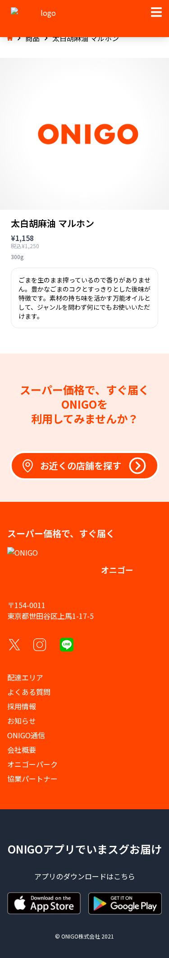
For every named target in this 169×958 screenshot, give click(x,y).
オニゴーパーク (32, 764)
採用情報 (21, 706)
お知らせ (21, 720)
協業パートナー (32, 778)
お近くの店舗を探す (80, 465)
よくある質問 (28, 691)
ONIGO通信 (26, 735)
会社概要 (21, 749)
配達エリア (25, 677)
